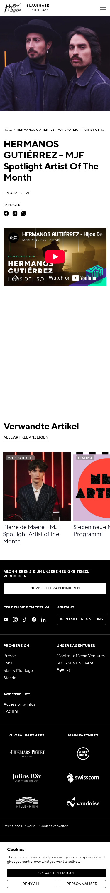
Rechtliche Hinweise (20, 826)
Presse (10, 656)
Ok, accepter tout (56, 873)
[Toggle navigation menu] (102, 8)
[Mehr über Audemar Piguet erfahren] (27, 753)
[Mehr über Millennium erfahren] (27, 802)
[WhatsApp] (23, 213)
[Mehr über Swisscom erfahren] (83, 778)
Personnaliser (82, 884)
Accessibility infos (19, 704)
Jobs (8, 663)
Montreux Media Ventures (81, 656)
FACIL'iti (11, 712)
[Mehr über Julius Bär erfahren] (27, 778)
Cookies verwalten (53, 826)
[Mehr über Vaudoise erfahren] (83, 802)
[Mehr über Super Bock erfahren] (83, 753)
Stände (10, 678)
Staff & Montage (18, 671)
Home (9, 129)
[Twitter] (15, 213)
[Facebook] (6, 213)
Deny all (31, 884)
